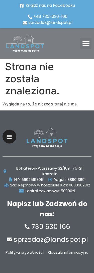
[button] (85, 43)
